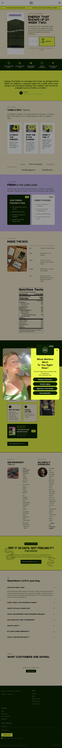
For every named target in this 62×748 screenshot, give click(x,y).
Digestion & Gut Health (45, 388)
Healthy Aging (45, 384)
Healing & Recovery (45, 379)
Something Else (45, 393)
